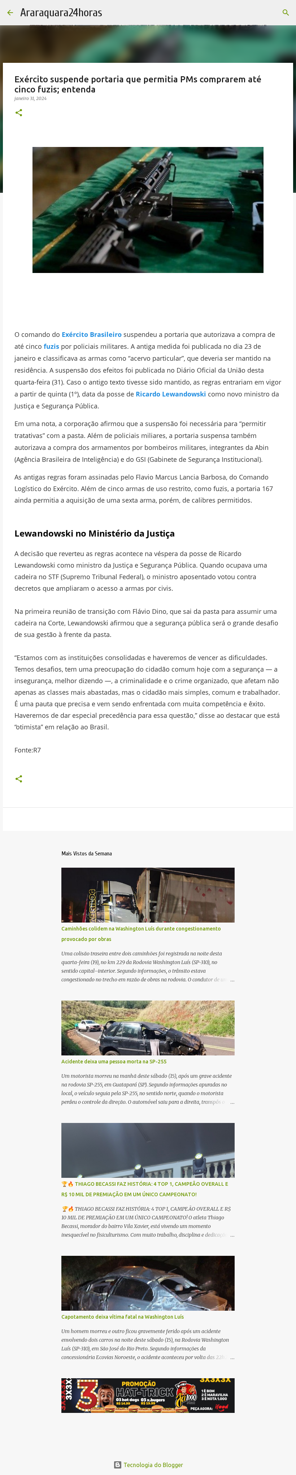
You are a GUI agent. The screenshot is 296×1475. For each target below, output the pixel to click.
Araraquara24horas (61, 12)
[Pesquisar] (286, 12)
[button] (18, 113)
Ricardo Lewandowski (171, 394)
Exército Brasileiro (92, 334)
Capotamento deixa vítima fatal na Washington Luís (122, 1317)
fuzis (51, 346)
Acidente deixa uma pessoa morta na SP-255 (113, 1061)
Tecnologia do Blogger (152, 1465)
